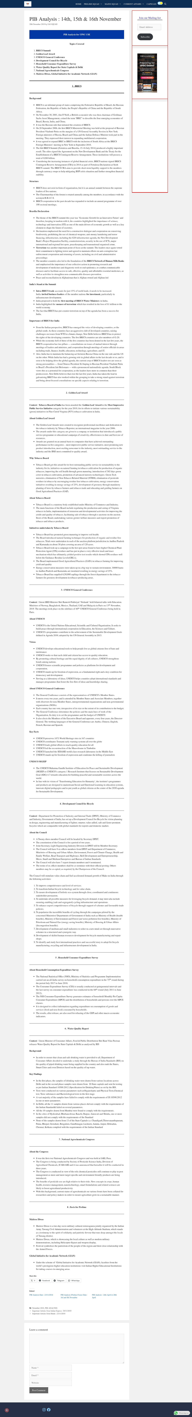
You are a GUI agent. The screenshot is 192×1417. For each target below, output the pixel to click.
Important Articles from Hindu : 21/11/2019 (48, 1313)
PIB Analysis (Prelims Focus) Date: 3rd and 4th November (74, 1296)
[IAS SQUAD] (28, 4)
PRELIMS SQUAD (91, 4)
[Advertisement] (149, 147)
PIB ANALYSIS (51, 1308)
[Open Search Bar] (165, 4)
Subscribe (145, 36)
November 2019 (38, 1308)
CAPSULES (151, 4)
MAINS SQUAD (111, 4)
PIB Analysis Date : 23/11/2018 (41, 1295)
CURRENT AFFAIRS (132, 4)
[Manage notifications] (7, 1410)
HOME (78, 4)
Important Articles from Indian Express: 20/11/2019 (51, 1311)
